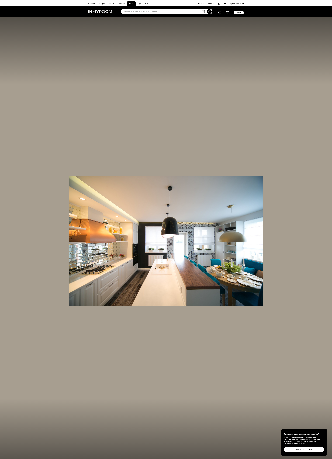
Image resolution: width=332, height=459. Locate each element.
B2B (146, 3)
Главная (91, 3)
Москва (211, 4)
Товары (102, 3)
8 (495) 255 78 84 (237, 4)
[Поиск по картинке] (203, 11)
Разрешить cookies (304, 449)
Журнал (121, 3)
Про (139, 3)
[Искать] (209, 11)
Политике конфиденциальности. (302, 440)
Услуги (111, 3)
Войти (239, 12)
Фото (131, 4)
